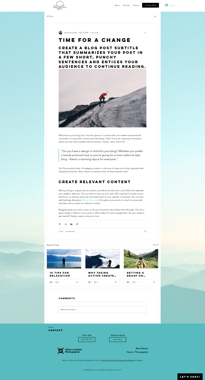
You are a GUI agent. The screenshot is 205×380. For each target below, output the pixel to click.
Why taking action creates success (102, 274)
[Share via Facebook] (60, 224)
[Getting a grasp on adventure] (141, 258)
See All (155, 245)
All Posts (50, 16)
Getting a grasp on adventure (136, 274)
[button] (126, 5)
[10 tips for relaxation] (64, 258)
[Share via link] (77, 224)
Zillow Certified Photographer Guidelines (118, 360)
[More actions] (145, 32)
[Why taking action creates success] (102, 258)
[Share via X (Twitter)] (65, 224)
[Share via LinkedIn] (71, 224)
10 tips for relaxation (60, 274)
